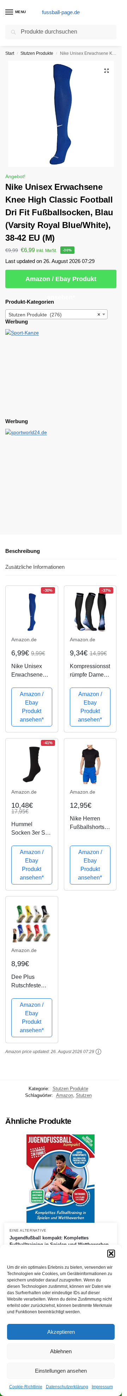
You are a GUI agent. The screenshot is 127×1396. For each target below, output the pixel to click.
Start (9, 53)
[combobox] (56, 314)
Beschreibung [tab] (22, 551)
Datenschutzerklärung (67, 1386)
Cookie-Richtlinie (25, 1386)
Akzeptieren (61, 1332)
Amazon (64, 1095)
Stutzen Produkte (36, 53)
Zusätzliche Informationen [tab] (35, 567)
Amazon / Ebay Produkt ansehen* (60, 281)
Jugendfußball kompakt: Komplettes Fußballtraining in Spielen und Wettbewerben (59, 1241)
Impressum (102, 1386)
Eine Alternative (28, 1230)
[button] (111, 1253)
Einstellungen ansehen (61, 1371)
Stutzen (84, 1095)
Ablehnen (61, 1351)
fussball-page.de (61, 12)
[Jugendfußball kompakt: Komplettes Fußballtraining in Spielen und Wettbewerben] (60, 1178)
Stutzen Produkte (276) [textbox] (54, 314)
